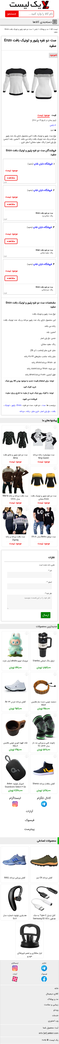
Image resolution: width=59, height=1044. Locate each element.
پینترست (29, 829)
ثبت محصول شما (50, 1028)
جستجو (11, 14)
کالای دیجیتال (52, 994)
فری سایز (35, 411)
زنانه (28, 411)
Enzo (19, 405)
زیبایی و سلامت (51, 1004)
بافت (54, 411)
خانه (56, 988)
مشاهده (11, 178)
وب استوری (53, 1021)
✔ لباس (53, 125)
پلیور (13, 405)
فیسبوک (29, 820)
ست (44, 405)
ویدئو (55, 1010)
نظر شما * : (48, 593)
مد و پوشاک (53, 999)
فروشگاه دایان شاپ (43, 164)
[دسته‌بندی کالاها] (55, 22)
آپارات (29, 811)
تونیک (7, 405)
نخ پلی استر (45, 411)
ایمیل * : (49, 582)
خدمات (55, 1015)
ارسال (45, 615)
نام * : (50, 570)
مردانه (22, 411)
